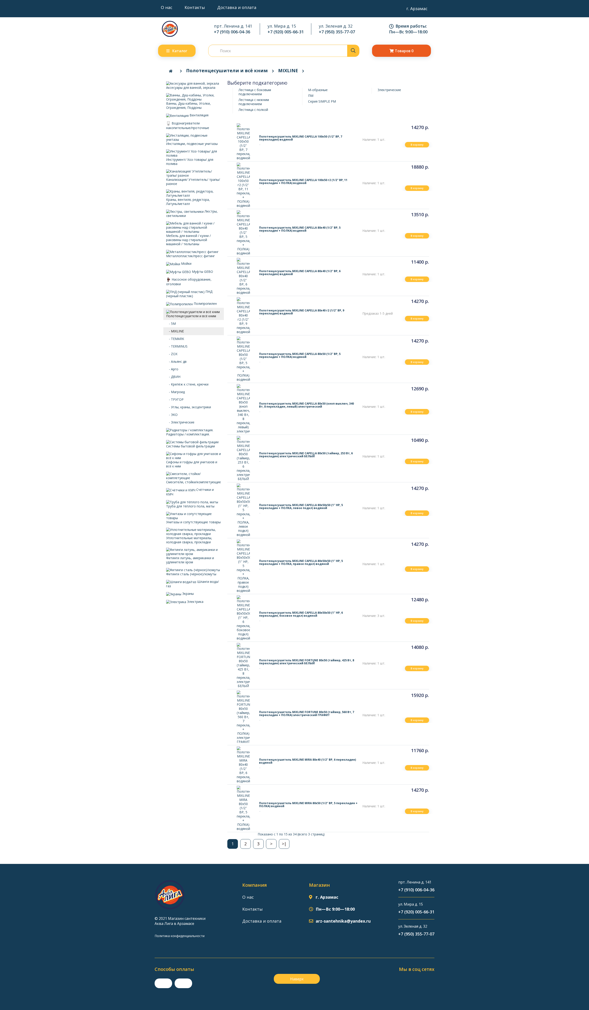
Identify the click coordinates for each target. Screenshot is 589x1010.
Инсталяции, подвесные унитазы (192, 143)
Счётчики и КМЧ (190, 491)
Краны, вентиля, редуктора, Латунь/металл (188, 201)
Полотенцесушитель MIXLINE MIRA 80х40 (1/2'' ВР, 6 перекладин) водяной (307, 761)
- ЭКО (172, 414)
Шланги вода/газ (192, 583)
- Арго (172, 369)
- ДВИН (173, 376)
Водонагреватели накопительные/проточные (187, 125)
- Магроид (175, 392)
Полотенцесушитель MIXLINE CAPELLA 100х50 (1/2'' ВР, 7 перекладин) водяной (300, 138)
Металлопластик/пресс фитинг (190, 256)
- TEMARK (175, 339)
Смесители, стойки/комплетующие (193, 482)
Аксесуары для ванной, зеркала (190, 87)
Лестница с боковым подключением (255, 92)
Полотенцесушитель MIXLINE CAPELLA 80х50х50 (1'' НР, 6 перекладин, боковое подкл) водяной (301, 614)
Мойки (185, 263)
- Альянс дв (176, 361)
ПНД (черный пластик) (189, 293)
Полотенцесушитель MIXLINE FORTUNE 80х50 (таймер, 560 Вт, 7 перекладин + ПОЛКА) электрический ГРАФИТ (306, 713)
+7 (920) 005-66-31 (286, 32)
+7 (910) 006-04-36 (232, 32)
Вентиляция (198, 115)
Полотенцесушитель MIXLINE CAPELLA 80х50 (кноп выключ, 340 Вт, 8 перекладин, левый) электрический (306, 405)
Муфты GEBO (202, 271)
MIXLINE (288, 70)
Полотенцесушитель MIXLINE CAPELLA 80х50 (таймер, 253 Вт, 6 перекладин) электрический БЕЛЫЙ (306, 454)
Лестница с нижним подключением (254, 102)
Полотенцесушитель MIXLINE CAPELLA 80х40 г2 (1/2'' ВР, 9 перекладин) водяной (301, 311)
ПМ (310, 95)
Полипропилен (205, 303)
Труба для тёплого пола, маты (190, 506)
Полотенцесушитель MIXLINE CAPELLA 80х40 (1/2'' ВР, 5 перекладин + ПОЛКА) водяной (300, 229)
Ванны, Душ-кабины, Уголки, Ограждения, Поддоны (188, 105)
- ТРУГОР (175, 399)
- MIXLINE (175, 331)
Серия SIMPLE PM (322, 101)
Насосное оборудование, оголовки (188, 281)
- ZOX (171, 354)
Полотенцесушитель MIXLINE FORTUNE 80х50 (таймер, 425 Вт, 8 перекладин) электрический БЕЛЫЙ (306, 661)
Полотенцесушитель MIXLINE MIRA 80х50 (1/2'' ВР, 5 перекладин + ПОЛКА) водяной (308, 804)
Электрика (194, 601)
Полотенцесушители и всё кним (227, 70)
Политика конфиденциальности (180, 936)
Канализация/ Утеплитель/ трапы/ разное (193, 181)
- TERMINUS (177, 346)
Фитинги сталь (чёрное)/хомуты (191, 574)
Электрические (389, 90)
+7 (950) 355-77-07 (337, 32)
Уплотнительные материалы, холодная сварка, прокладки (189, 540)
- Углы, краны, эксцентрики (188, 407)
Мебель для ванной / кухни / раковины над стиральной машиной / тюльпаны (188, 239)
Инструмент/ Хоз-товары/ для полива (189, 161)
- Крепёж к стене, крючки (187, 384)
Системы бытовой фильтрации (190, 446)
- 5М (171, 323)
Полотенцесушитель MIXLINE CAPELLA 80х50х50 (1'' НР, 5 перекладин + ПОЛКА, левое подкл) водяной (301, 506)
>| (284, 843)
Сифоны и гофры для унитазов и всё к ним (191, 464)
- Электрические (180, 422)
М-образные (318, 90)
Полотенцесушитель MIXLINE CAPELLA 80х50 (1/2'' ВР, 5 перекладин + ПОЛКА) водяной (300, 355)
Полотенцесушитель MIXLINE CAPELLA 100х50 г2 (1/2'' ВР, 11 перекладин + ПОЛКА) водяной (303, 181)
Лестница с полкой (253, 109)
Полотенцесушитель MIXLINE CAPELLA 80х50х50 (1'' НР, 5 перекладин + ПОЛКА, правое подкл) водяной (301, 562)
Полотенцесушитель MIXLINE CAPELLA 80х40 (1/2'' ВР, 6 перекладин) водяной (300, 272)
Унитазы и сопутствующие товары (193, 522)
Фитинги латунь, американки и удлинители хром (190, 560)
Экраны (187, 593)
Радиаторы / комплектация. (188, 434)
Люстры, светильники (192, 213)
